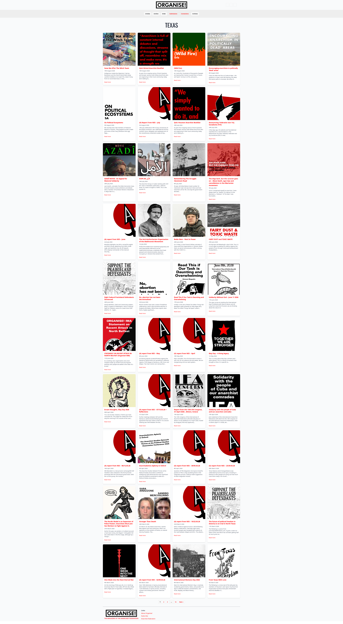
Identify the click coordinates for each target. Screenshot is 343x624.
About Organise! (146, 613)
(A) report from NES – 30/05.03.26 (187, 466)
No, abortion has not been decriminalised (149, 298)
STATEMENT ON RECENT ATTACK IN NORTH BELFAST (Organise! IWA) (118, 354)
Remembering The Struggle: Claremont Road (185, 180)
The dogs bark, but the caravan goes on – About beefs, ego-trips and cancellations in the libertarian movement (223, 182)
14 (175, 602)
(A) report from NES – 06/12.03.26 (117, 466)
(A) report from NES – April (184, 353)
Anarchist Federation (148, 619)
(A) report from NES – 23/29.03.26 (222, 466)
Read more (107, 82)
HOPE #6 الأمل (144, 179)
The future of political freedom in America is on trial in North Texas (222, 522)
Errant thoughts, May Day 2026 (116, 410)
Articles (147, 14)
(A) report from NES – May (149, 353)
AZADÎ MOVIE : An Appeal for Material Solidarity (115, 180)
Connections (185, 14)
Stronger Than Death (147, 521)
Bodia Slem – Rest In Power (185, 239)
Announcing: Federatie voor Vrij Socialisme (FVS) (221, 123)
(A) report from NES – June (114, 239)
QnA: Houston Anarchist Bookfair (187, 122)
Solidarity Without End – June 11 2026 (223, 297)
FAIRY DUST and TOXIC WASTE (221, 239)
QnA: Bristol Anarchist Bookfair (151, 68)
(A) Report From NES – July (149, 122)
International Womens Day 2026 (187, 580)
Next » (181, 602)
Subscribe (144, 616)
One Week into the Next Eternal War (119, 580)
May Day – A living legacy (219, 353)
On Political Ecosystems (113, 122)
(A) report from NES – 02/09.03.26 (152, 580)
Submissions (173, 14)
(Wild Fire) (178, 68)
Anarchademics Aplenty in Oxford (152, 466)
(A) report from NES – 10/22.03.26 (187, 521)
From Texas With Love (217, 580)
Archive (156, 14)
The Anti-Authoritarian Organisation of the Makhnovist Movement (153, 240)
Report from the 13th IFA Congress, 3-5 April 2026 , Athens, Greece (188, 411)
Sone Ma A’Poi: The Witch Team (116, 68)
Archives (195, 14)
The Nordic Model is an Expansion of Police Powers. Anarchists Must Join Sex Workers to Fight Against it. (118, 523)
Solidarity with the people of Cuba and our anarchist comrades (222, 411)
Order (164, 14)
